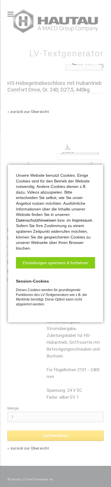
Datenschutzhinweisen (36, 220)
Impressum (82, 220)
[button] (55, 263)
